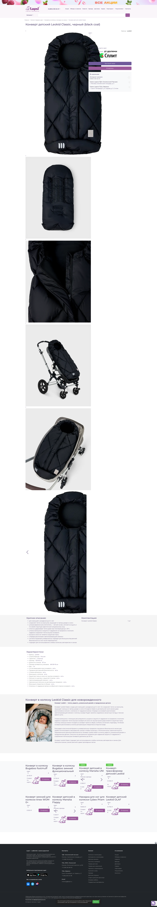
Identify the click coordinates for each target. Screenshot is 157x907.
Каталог (29, 15)
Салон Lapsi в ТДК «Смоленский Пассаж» (104, 82)
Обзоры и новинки (75, 8)
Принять (96, 901)
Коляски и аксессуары (94, 854)
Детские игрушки (93, 875)
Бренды (90, 8)
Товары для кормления (95, 866)
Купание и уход (92, 870)
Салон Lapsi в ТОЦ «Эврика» (99, 86)
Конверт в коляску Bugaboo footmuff (37, 767)
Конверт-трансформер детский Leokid (115, 771)
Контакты (128, 8)
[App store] (31, 874)
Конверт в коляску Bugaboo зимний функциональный (63, 768)
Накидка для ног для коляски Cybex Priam (92, 798)
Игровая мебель (93, 880)
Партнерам (110, 8)
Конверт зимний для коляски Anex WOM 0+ (38, 799)
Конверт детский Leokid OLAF (116, 798)
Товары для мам (93, 864)
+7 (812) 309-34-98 (67, 875)
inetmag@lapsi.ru (67, 881)
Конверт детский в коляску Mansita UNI (91, 769)
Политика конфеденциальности (35, 899)
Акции (67, 8)
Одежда (90, 873)
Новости (84, 8)
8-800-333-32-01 (95, 78)
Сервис (103, 8)
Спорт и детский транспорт (96, 877)
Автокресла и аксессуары (96, 857)
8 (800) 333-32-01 (53, 9)
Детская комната (93, 859)
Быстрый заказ (110, 63)
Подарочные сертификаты (96, 882)
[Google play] (42, 874)
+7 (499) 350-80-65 (67, 867)
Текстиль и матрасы (94, 861)
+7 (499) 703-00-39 (67, 859)
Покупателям (119, 8)
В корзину (109, 68)
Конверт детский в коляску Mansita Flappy (63, 799)
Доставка (97, 8)
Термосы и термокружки (95, 868)
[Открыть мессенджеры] (153, 903)
